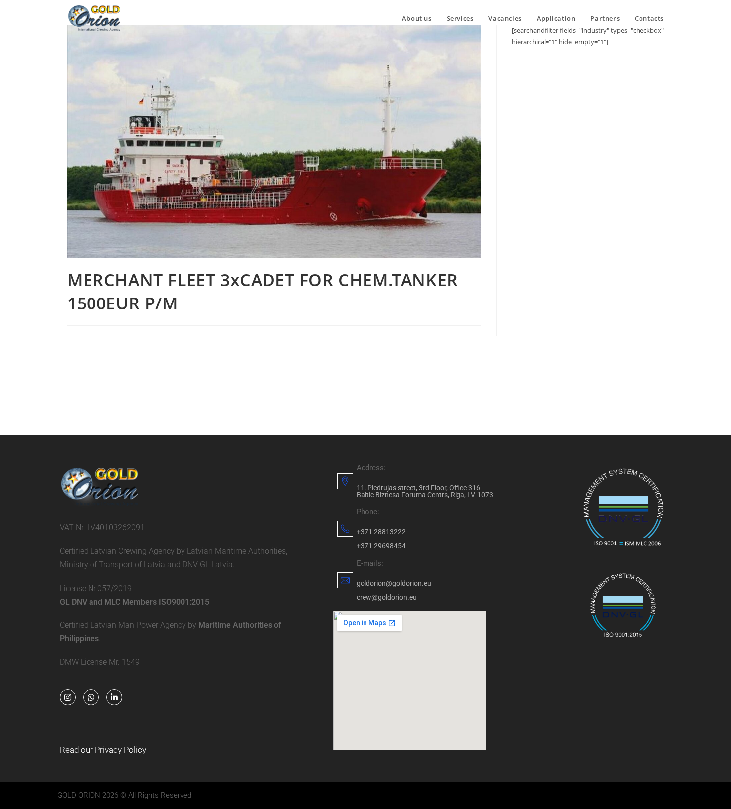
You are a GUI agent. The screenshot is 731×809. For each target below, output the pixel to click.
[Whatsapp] (91, 697)
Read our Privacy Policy (103, 750)
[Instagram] (68, 697)
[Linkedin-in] (114, 697)
